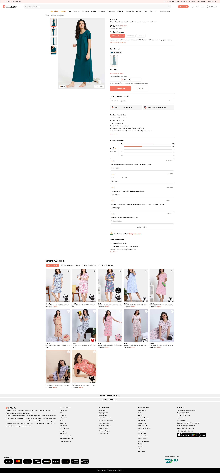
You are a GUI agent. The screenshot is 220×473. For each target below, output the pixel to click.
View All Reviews (142, 227)
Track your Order (104, 423)
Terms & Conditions (105, 418)
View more (113, 134)
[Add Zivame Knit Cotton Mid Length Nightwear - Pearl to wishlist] (146, 311)
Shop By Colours (142, 426)
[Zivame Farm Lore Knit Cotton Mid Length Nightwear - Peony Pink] (110, 325)
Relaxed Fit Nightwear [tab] (107, 265)
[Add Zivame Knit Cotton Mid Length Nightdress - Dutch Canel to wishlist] (146, 270)
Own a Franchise (211, 1)
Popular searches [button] (109, 400)
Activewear (63, 418)
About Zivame (142, 410)
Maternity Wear (64, 428)
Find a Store (141, 451)
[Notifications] (192, 7)
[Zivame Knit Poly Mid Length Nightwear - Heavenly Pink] (162, 325)
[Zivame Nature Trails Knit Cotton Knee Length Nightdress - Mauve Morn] (84, 285)
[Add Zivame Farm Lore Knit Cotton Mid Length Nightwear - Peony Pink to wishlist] (120, 311)
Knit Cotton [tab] (130, 36)
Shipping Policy (103, 413)
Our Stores (192, 1)
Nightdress (61, 15)
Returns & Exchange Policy (107, 420)
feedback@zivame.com (187, 426)
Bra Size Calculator (143, 418)
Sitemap (140, 446)
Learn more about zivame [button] (109, 396)
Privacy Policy (103, 415)
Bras (61, 413)
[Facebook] (178, 431)
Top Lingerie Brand (65, 441)
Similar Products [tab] (52, 265)
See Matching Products (118, 43)
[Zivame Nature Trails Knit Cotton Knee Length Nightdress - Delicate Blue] (58, 285)
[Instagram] (182, 431)
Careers (140, 444)
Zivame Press (142, 431)
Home (47, 15)
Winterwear (63, 426)
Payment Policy (103, 428)
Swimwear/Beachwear (66, 438)
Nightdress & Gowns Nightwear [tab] (70, 265)
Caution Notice (103, 433)
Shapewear (63, 423)
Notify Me (121, 88)
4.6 (62, 86)
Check (171, 101)
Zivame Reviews (142, 438)
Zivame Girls (63, 433)
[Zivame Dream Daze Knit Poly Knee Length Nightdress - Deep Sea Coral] (110, 285)
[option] (54, 22)
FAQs (139, 449)
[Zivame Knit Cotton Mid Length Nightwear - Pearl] (136, 325)
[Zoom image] (81, 53)
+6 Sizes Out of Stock (116, 73)
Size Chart (127, 79)
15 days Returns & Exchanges (157, 107)
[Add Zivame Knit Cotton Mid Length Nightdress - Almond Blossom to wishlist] (172, 270)
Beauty (62, 431)
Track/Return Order (174, 1)
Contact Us (184, 1)
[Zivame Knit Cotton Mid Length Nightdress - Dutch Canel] (136, 285)
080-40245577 (185, 423)
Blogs (164, 1)
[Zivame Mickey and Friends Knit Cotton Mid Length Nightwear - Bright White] (84, 325)
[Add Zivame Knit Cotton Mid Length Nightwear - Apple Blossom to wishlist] (68, 311)
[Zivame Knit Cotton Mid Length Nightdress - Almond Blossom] (162, 285)
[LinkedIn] (191, 431)
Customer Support (104, 431)
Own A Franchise (143, 436)
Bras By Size (141, 420)
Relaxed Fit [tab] (141, 36)
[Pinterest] (184, 431)
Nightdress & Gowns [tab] (118, 36)
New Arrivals (63, 410)
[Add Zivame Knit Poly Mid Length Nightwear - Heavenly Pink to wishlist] (172, 311)
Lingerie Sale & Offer (66, 436)
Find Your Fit (141, 415)
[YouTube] (189, 431)
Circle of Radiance (143, 441)
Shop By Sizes (142, 423)
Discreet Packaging (104, 426)
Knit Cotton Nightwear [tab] (90, 265)
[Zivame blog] (187, 431)
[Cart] (202, 7)
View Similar (100, 86)
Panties (62, 420)
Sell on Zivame (201, 1)
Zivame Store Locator (144, 428)
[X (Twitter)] (180, 431)
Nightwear (53, 15)
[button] (168, 6)
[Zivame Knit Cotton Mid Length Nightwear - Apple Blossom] (58, 325)
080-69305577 (195, 423)
